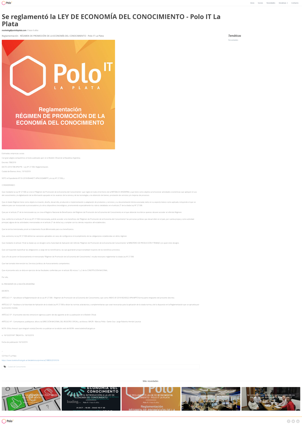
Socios (260, 3)
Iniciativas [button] (283, 3)
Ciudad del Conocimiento (17, 367)
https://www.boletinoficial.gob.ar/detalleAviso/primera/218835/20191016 (30, 360)
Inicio (252, 3)
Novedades (270, 3)
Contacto (294, 3)
